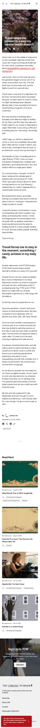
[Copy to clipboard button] (17, 49)
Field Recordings (28, 588)
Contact (5, 707)
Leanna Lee (7, 490)
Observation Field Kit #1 (10, 711)
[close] (28, 721)
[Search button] (3, 3)
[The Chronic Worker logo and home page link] (20, 3)
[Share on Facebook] (6, 49)
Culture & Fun (6, 428)
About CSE (6, 702)
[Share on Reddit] (14, 49)
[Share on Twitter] (10, 49)
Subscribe (20, 665)
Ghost (32, 721)
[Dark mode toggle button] (6, 3)
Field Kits (24, 500)
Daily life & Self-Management (11, 500)
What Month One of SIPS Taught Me (17, 493)
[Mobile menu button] (36, 3)
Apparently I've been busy (13, 584)
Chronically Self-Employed (13, 497)
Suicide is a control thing (12, 627)
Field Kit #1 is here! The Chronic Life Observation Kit (17, 540)
